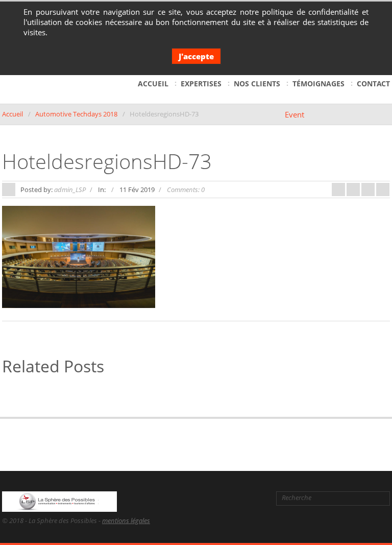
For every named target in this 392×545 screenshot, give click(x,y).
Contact (373, 83)
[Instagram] (258, 498)
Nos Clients (257, 83)
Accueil (153, 83)
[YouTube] (242, 498)
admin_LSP (70, 189)
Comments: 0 (186, 189)
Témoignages (318, 83)
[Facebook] (193, 498)
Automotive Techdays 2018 (76, 114)
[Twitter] (210, 498)
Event (294, 114)
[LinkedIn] (227, 498)
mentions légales (126, 520)
